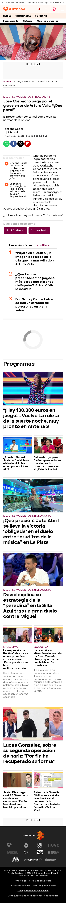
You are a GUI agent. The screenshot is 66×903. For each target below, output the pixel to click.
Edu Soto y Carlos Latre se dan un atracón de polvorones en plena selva (34, 304)
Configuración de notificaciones (25, 896)
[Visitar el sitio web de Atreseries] (26, 852)
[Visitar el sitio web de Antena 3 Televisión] (12, 845)
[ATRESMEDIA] (33, 835)
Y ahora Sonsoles (15, 3)
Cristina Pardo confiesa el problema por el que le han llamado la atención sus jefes (18, 171)
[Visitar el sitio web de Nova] (53, 845)
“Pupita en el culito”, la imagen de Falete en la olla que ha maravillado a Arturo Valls (34, 258)
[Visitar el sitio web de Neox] (39, 845)
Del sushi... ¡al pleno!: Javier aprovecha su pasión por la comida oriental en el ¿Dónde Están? (47, 463)
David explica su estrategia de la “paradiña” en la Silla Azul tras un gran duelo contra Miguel (30, 605)
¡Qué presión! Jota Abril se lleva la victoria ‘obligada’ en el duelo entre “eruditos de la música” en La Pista (31, 531)
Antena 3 (8, 81)
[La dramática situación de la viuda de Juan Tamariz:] (48, 635)
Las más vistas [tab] (21, 245)
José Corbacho (15, 230)
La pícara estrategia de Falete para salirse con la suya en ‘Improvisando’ (19, 190)
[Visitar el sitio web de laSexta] (26, 845)
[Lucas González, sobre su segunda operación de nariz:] (33, 724)
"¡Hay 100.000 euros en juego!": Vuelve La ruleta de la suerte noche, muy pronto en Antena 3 (31, 418)
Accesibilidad (51, 896)
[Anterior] (2, 2)
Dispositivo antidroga (37, 3)
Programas (23, 16)
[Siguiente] (63, 2)
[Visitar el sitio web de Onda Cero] (39, 852)
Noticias (41, 16)
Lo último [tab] (42, 245)
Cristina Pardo (39, 230)
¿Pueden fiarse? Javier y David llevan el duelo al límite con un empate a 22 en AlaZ (17, 463)
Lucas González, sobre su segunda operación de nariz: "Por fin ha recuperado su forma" (29, 753)
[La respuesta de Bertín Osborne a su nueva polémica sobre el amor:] (17, 635)
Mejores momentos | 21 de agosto (27, 516)
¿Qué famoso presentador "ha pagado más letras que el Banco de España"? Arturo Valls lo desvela (34, 281)
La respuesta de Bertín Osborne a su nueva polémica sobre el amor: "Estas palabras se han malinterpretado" (16, 659)
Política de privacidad (39, 881)
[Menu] (62, 9)
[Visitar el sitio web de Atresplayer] (33, 859)
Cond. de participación (44, 886)
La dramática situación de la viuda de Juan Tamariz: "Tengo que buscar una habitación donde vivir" (48, 658)
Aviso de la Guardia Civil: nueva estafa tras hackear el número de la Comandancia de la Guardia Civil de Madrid (47, 801)
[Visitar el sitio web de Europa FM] (53, 852)
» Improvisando (38, 81)
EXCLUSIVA (10, 647)
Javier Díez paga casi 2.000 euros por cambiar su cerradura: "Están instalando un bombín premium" (17, 800)
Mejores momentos (47, 21)
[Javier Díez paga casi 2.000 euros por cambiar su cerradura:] (17, 780)
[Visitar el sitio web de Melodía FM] (15, 859)
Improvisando (10, 21)
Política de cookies (20, 886)
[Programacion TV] (47, 9)
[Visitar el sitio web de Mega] (12, 852)
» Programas (21, 81)
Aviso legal (21, 881)
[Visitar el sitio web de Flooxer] (50, 859)
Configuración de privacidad (33, 890)
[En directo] (39, 9)
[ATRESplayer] (54, 9)
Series (7, 16)
